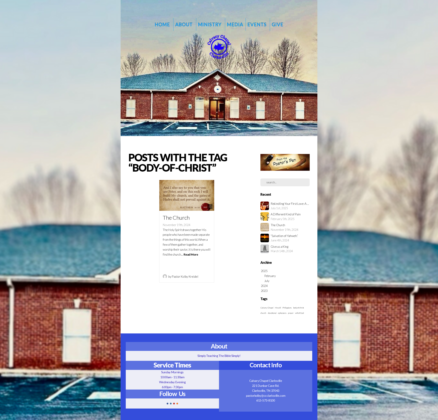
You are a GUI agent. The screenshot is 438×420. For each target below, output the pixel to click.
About (184, 24)
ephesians (282, 313)
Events (257, 24)
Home (163, 24)
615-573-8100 (265, 400)
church (263, 313)
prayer (290, 313)
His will (278, 307)
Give (277, 24)
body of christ (298, 307)
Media (235, 24)
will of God (299, 313)
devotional (272, 313)
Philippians (286, 307)
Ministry (210, 24)
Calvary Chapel (266, 307)
